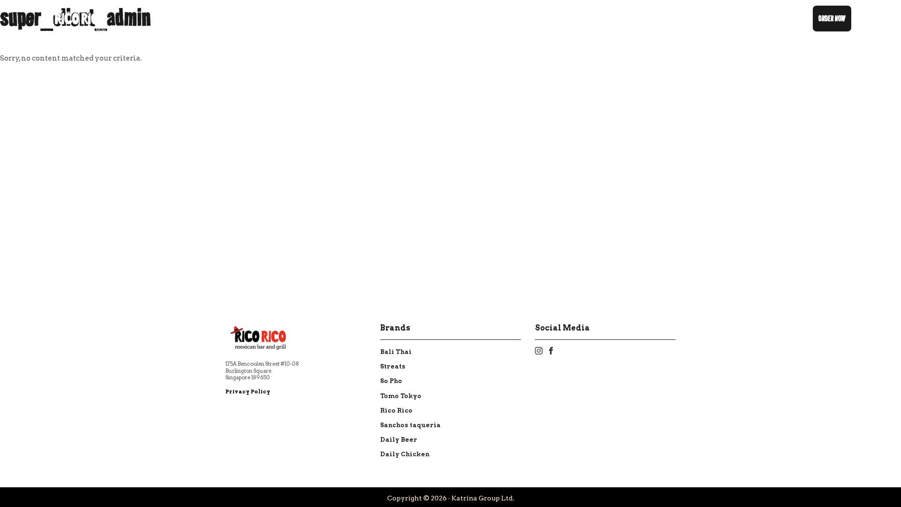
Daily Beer (398, 439)
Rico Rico (396, 410)
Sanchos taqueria (410, 425)
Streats (392, 366)
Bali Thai (396, 351)
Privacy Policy (247, 391)
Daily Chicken (404, 454)
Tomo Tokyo (400, 395)
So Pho (391, 380)
